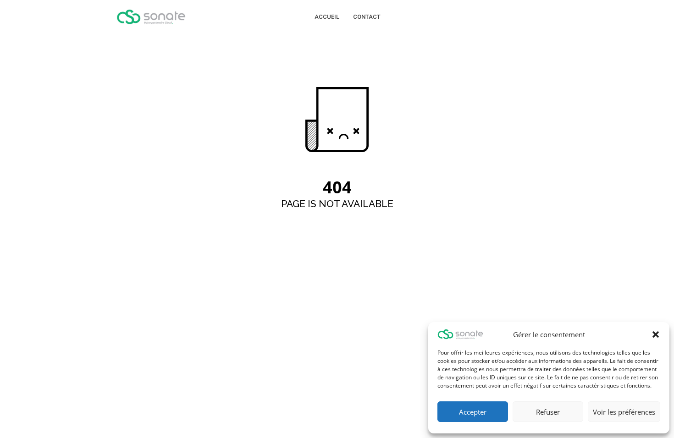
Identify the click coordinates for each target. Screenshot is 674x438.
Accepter (472, 411)
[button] (655, 334)
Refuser (548, 411)
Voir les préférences (624, 411)
